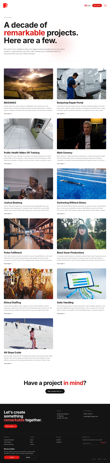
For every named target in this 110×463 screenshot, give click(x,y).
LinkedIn (58, 440)
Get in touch (97, 5)
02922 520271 (87, 414)
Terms (104, 459)
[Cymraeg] (89, 5)
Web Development (9, 444)
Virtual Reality (7, 442)
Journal (32, 444)
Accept (12, 457)
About (31, 440)
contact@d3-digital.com (90, 416)
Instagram (59, 442)
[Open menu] (105, 5)
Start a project (10, 426)
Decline (28, 457)
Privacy (94, 459)
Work (31, 442)
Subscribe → (103, 443)
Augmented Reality (9, 440)
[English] (85, 5)
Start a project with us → (55, 391)
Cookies (99, 459)
